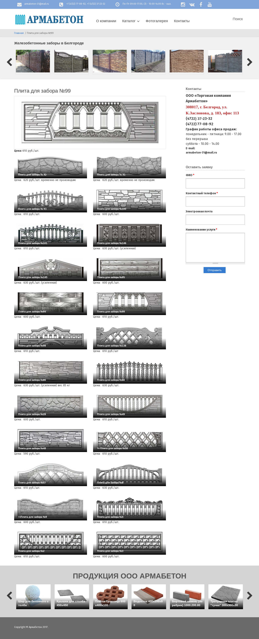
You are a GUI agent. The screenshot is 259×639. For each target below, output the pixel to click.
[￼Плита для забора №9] (50, 507)
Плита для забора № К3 (32, 209)
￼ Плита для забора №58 (112, 448)
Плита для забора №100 (111, 209)
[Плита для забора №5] (129, 507)
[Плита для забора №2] (50, 542)
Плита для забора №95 (111, 277)
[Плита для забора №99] (129, 302)
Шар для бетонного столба (33, 603)
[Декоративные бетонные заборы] (33, 61)
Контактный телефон (202, 193)
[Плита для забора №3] (129, 542)
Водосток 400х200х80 (148, 603)
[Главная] (49, 19)
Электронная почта (199, 211)
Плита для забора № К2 (32, 174)
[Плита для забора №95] (129, 268)
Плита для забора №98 (32, 345)
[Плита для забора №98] (50, 336)
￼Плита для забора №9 (32, 517)
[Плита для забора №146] (129, 234)
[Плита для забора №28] (50, 405)
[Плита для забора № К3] (50, 200)
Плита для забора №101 (32, 243)
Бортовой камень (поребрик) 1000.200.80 (187, 603)
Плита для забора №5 (110, 517)
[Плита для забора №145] (50, 268)
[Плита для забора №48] (50, 439)
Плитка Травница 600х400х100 (110, 603)
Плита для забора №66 (111, 380)
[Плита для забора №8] (129, 473)
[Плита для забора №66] (129, 371)
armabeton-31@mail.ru (36, 3)
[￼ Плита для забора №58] (129, 439)
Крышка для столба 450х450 (71, 603)
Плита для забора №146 (111, 243)
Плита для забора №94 (32, 311)
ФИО (190, 175)
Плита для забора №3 (110, 551)
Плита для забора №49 (111, 414)
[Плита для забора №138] (129, 336)
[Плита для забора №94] (50, 302)
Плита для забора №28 (32, 414)
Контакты (182, 21)
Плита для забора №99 (111, 311)
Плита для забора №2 (31, 551)
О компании (106, 21)
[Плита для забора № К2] (50, 165)
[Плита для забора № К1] (129, 165)
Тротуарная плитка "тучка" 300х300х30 (224, 603)
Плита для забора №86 (32, 380)
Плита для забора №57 (32, 482)
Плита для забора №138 (111, 345)
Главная (19, 33)
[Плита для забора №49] (129, 405)
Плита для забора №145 (32, 277)
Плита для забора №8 (110, 482)
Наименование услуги (201, 229)
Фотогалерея (157, 21)
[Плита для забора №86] (50, 371)
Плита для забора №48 (32, 448)
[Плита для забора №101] (50, 234)
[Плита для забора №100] (129, 200)
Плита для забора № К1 (111, 174)
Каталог (129, 21)
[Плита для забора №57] (50, 473)
